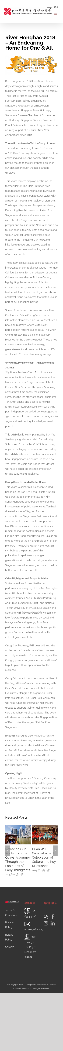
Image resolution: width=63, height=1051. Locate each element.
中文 (49, 8)
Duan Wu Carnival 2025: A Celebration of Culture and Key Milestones (44, 857)
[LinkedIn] (53, 923)
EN (56, 7)
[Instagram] (46, 923)
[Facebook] (53, 916)
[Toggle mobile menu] (56, 13)
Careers (9, 947)
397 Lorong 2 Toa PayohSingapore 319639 (30, 946)
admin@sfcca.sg (33, 929)
